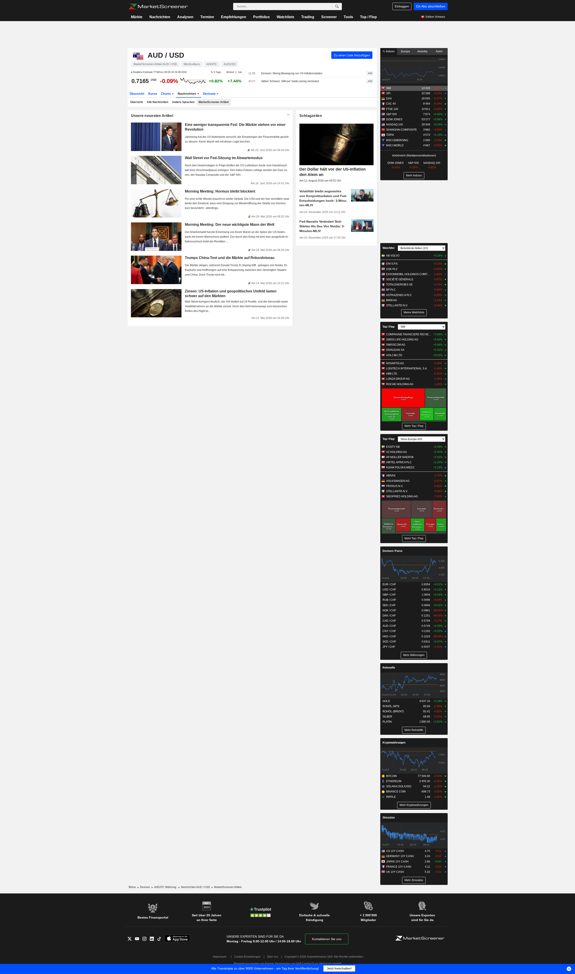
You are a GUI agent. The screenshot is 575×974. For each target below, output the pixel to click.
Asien (439, 51)
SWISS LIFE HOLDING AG (402, 339)
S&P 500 (391, 114)
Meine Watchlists (414, 312)
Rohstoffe (389, 667)
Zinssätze (389, 817)
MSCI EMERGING (397, 140)
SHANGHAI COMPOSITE (401, 129)
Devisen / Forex (392, 551)
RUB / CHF (389, 599)
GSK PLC (392, 269)
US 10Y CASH (395, 851)
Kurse (152, 93)
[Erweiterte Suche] (337, 6)
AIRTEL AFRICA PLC (399, 462)
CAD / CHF (389, 620)
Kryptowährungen (394, 742)
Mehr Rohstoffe (414, 730)
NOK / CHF (389, 610)
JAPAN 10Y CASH (397, 861)
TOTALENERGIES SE (399, 284)
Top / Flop (368, 17)
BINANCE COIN (396, 791)
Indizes (390, 51)
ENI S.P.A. (392, 263)
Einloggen (402, 6)
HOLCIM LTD (394, 355)
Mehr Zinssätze (414, 880)
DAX (389, 98)
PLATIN (387, 721)
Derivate (210, 93)
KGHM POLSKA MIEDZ (400, 467)
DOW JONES (394, 119)
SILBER (387, 716)
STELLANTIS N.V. (397, 305)
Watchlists (285, 17)
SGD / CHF (389, 641)
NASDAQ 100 (394, 124)
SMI (388, 88)
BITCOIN (391, 776)
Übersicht (137, 93)
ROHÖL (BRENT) (393, 711)
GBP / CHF (389, 594)
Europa (405, 51)
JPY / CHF (389, 646)
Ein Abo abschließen (430, 6)
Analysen (185, 17)
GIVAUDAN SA (395, 349)
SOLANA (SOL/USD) (398, 786)
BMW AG (391, 300)
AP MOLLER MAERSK (400, 457)
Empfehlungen (233, 17)
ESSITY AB (393, 446)
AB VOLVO (392, 255)
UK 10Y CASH (395, 871)
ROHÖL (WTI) (391, 706)
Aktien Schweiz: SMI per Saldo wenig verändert (290, 81)
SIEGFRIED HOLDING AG (402, 496)
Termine (207, 17)
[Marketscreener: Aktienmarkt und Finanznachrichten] (158, 6)
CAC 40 (391, 103)
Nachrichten (159, 17)
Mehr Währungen (414, 655)
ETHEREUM (393, 781)
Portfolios (261, 17)
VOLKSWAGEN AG (397, 481)
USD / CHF (389, 589)
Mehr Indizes (414, 175)
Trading (307, 17)
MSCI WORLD (395, 145)
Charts (166, 93)
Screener (329, 17)
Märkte (136, 17)
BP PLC (391, 289)
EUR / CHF (389, 584)
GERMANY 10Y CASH (400, 856)
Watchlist (388, 248)
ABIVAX (391, 475)
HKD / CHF (389, 636)
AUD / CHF (389, 625)
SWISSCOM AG (395, 344)
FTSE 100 (392, 109)
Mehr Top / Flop (414, 426)
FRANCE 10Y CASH (398, 866)
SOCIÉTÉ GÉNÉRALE (399, 279)
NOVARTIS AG (395, 363)
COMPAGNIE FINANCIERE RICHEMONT (408, 334)
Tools (348, 17)
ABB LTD (391, 373)
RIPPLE (391, 797)
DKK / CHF (389, 615)
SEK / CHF (389, 605)
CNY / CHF (389, 631)
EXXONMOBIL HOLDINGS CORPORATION (408, 274)
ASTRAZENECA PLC (399, 295)
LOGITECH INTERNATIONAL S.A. (406, 368)
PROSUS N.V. (394, 486)
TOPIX (390, 134)
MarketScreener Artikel (214, 102)
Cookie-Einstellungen (247, 956)
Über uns (272, 956)
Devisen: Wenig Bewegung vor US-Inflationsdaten (291, 73)
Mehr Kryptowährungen (414, 805)
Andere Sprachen (183, 102)
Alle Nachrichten (157, 102)
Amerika (422, 51)
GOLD (386, 701)
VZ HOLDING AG (396, 452)
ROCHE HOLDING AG (399, 384)
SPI (388, 93)
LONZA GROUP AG (398, 378)
